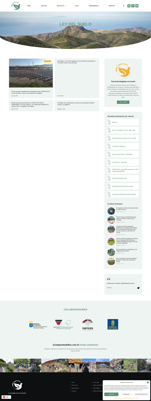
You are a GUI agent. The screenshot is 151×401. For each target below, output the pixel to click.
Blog (77, 5)
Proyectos (60, 5)
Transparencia (94, 5)
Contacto (111, 5)
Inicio (29, 5)
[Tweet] (138, 288)
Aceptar (111, 394)
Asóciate (44, 5)
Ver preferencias (141, 394)
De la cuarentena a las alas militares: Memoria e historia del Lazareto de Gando (126, 260)
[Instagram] (132, 5)
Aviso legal (136, 397)
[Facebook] (129, 5)
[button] (148, 382)
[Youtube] (136, 5)
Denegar (126, 394)
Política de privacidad (128, 397)
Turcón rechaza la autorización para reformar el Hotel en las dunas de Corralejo (126, 218)
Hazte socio (123, 102)
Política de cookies (119, 397)
